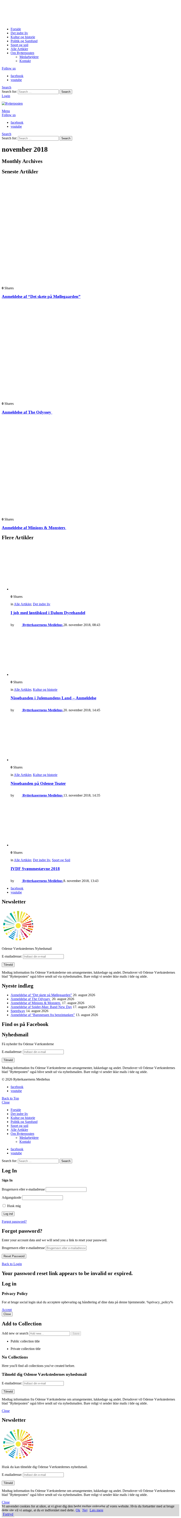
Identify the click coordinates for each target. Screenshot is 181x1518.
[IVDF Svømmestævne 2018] (95, 824)
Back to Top (10, 1098)
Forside (16, 29)
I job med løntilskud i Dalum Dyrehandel (48, 612)
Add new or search (15, 1333)
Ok (78, 1510)
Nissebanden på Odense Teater (38, 783)
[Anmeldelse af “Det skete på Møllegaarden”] (90, 231)
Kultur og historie (23, 37)
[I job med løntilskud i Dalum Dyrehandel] (95, 568)
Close (6, 1102)
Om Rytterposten (22, 53)
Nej (84, 1510)
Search (65, 91)
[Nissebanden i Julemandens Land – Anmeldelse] (95, 653)
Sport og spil (19, 45)
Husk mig (13, 1206)
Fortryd (8, 1514)
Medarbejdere (29, 57)
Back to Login (12, 1264)
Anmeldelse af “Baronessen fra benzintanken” (43, 1015)
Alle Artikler (19, 49)
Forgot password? (14, 1221)
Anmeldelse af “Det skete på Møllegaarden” (41, 296)
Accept (7, 1310)
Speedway (18, 1011)
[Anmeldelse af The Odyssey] (90, 350)
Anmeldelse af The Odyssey (27, 412)
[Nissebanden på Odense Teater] (95, 739)
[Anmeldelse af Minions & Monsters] (90, 466)
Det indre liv (19, 33)
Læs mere (96, 1510)
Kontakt (25, 61)
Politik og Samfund (24, 41)
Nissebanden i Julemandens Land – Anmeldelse (53, 698)
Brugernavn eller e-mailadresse (23, 1189)
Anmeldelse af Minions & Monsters (34, 527)
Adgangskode (11, 1197)
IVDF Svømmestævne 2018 (35, 868)
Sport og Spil (61, 860)
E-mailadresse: (12, 956)
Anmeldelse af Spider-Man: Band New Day (41, 1007)
